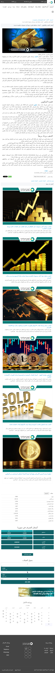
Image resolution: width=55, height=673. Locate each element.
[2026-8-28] (13, 621)
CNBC (46, 171)
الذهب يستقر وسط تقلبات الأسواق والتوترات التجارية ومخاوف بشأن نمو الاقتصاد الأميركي (29, 326)
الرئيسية (51, 6)
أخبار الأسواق (45, 6)
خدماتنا (17, 6)
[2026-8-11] (34, 616)
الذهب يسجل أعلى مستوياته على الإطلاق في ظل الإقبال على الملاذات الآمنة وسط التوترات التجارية (29, 227)
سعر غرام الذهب (50, 180)
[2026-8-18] (34, 618)
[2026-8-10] (41, 616)
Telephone (6, 649)
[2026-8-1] (6, 610)
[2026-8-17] (41, 618)
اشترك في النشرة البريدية (7, 670)
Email (7, 646)
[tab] (51, 493)
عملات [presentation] (51, 493)
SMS (7, 655)
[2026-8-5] (27, 613)
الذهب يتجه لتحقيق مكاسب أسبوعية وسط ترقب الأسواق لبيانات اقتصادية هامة (30, 424)
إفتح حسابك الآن (27, 554)
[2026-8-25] (34, 621)
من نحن (9, 6)
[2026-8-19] (27, 618)
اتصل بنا (4, 6)
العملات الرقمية (34, 180)
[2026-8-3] (41, 613)
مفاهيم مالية (24, 6)
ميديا (14, 6)
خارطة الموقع (18, 670)
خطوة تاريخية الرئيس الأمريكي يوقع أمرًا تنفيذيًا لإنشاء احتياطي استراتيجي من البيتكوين (28, 474)
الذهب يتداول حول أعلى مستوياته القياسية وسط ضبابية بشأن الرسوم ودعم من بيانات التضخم (28, 277)
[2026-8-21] (13, 618)
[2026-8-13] (20, 616)
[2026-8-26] (27, 621)
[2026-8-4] (34, 613)
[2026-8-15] (6, 616)
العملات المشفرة (42, 180)
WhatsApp (6, 652)
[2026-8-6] (20, 613)
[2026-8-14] (13, 616)
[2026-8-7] (13, 613)
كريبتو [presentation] (46, 493)
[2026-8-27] (20, 621)
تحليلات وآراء (38, 6)
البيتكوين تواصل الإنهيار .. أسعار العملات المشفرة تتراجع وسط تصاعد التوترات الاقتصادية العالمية (27, 376)
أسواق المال (31, 6)
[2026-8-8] (6, 613)
